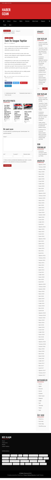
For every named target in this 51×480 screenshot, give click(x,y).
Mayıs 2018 (41, 349)
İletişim (3, 444)
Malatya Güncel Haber (22, 458)
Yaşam (40, 408)
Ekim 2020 (41, 279)
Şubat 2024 (41, 217)
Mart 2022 (41, 241)
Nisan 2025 (41, 202)
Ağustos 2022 (42, 238)
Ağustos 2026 (42, 164)
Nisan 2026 (41, 174)
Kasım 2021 (41, 248)
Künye (3, 441)
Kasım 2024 (41, 212)
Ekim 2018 (41, 337)
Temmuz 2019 (42, 315)
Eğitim (20, 21)
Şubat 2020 (41, 298)
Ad (4, 154)
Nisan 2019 (41, 322)
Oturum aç (41, 419)
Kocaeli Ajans (14, 455)
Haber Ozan (6, 11)
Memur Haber (13, 458)
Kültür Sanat (35, 21)
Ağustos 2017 (42, 370)
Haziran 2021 (42, 260)
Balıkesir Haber (6, 455)
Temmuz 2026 (42, 167)
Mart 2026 (41, 176)
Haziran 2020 (42, 289)
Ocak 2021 (41, 272)
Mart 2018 (41, 353)
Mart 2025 (41, 205)
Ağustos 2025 (42, 193)
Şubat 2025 (41, 207)
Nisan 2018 (41, 351)
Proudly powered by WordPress (15, 475)
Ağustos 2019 (42, 313)
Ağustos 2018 (42, 341)
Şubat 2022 (41, 243)
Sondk (20, 455)
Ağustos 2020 (42, 284)
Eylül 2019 (41, 310)
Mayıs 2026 (41, 171)
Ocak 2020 (41, 301)
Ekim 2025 (41, 188)
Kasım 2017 (41, 363)
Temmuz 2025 (42, 195)
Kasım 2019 (41, 305)
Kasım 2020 (41, 277)
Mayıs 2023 (41, 229)
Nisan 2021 (41, 265)
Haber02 (25, 455)
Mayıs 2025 (41, 200)
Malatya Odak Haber (14, 461)
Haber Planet (35, 463)
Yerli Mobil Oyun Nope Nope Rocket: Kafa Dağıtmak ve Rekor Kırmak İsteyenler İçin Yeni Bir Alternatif (7, 112)
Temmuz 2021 (42, 258)
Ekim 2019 (41, 308)
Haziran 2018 (42, 346)
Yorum (5, 136)
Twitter (16, 82)
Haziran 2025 (42, 198)
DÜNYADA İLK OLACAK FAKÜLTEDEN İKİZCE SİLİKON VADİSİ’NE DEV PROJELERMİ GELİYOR (42, 79)
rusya (7, 76)
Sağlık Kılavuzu (33, 461)
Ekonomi (27, 21)
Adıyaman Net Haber (7, 463)
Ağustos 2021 (42, 255)
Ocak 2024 (41, 219)
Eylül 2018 (41, 339)
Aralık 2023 (41, 222)
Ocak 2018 (41, 358)
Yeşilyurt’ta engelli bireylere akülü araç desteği (43, 44)
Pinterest (24, 82)
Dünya (14, 21)
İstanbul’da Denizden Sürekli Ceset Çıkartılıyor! (43, 152)
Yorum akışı (41, 423)
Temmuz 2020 (42, 286)
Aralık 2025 (41, 183)
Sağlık (4, 25)
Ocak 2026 (41, 181)
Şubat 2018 (41, 356)
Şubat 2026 (41, 179)
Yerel (40, 410)
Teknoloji (41, 405)
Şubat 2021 (41, 270)
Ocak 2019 (41, 329)
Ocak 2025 (41, 210)
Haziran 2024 (42, 214)
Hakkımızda (5, 442)
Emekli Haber (5, 458)
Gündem (40, 393)
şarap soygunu (12, 76)
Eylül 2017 (41, 368)
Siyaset (40, 31)
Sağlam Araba (41, 461)
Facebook (8, 82)
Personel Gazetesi (43, 455)
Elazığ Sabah (16, 463)
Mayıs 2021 (41, 262)
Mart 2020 (41, 296)
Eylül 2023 (41, 224)
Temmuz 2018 (42, 344)
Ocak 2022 (41, 246)
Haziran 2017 (42, 375)
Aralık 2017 (41, 360)
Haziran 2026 (42, 169)
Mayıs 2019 (41, 320)
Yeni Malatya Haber (33, 455)
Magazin (43, 21)
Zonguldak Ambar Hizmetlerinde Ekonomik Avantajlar (17, 115)
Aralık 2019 (41, 303)
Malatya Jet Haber (24, 461)
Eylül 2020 (41, 281)
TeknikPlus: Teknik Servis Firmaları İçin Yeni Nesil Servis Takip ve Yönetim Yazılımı (43, 51)
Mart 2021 (41, 267)
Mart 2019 (41, 325)
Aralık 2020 (41, 274)
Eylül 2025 (41, 191)
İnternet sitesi (27, 154)
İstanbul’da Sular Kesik (25, 93)
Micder (22, 463)
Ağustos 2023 (42, 226)
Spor (10, 25)
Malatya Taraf (5, 461)
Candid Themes (39, 475)
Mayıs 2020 (41, 291)
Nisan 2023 (41, 231)
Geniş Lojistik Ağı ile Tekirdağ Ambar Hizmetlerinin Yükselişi (28, 115)
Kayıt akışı (41, 421)
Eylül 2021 (41, 253)
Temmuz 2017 (42, 372)
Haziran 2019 (42, 317)
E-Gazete (46, 458)
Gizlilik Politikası (5, 446)
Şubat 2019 (41, 327)
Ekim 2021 (41, 250)
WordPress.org (42, 426)
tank (16, 76)
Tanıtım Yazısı (43, 463)
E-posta (15, 154)
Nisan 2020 (41, 293)
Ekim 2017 (41, 365)
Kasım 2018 (41, 334)
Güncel (8, 21)
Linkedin (9, 85)
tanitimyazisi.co (5, 450)
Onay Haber (28, 463)
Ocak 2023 (41, 234)
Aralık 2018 (41, 332)
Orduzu (40, 458)
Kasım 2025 (41, 186)
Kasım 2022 (41, 236)
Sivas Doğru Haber (33, 458)
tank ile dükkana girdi (21, 76)
